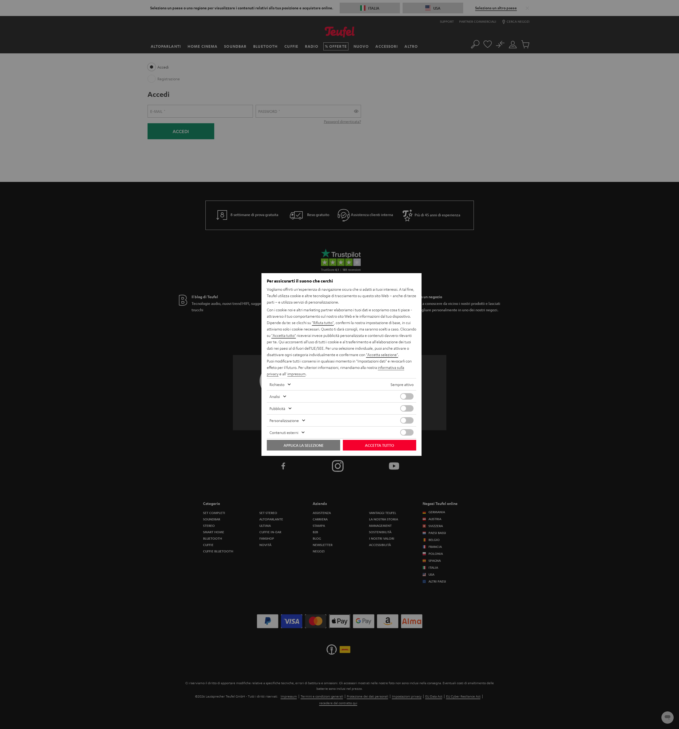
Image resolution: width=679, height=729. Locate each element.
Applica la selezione (304, 445)
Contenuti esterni (283, 432)
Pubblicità (277, 408)
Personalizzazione (284, 420)
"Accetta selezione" (382, 354)
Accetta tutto (379, 445)
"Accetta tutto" (283, 335)
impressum (296, 373)
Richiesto (276, 384)
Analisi (274, 396)
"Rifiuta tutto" (323, 322)
